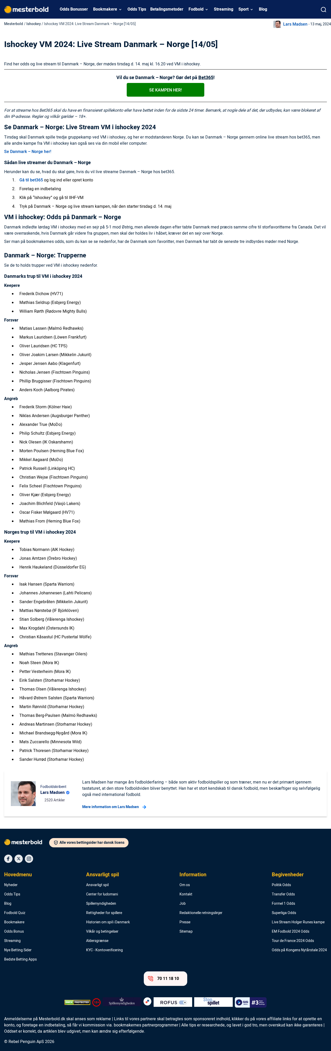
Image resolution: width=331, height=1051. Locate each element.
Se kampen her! (165, 90)
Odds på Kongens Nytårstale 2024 (299, 950)
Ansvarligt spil (102, 874)
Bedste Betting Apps (20, 959)
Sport (243, 9)
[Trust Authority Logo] (122, 1002)
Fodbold (196, 9)
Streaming (223, 9)
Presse (184, 922)
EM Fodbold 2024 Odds (290, 931)
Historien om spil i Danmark (108, 922)
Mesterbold (13, 24)
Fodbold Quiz (14, 913)
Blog (263, 9)
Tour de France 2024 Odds (293, 940)
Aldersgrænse (97, 940)
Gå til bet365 (31, 180)
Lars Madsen (295, 24)
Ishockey (33, 24)
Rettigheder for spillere (104, 913)
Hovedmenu (18, 874)
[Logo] (26, 843)
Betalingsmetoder (166, 9)
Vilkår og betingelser (102, 931)
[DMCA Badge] (77, 1002)
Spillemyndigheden (101, 903)
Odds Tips (136, 9)
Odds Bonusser (74, 9)
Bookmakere (105, 9)
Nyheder (11, 885)
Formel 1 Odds (283, 903)
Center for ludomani (102, 894)
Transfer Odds (283, 894)
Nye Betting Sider (18, 950)
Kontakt (185, 894)
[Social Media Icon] (8, 859)
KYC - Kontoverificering (104, 950)
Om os (184, 885)
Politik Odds (281, 885)
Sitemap (186, 931)
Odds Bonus (14, 931)
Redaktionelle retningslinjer (200, 913)
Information (192, 874)
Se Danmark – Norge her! (27, 152)
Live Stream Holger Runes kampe (298, 922)
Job (182, 903)
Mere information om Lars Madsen (110, 807)
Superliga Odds (284, 913)
